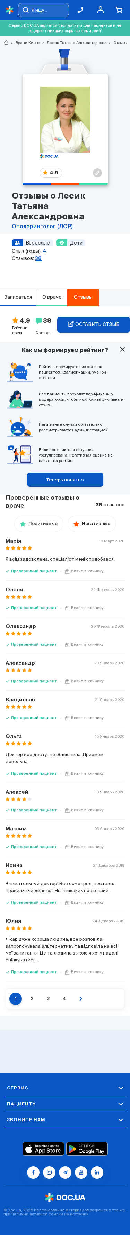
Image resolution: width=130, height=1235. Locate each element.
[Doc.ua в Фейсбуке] (33, 1172)
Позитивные (43, 524)
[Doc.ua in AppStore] (43, 1149)
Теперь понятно (65, 479)
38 (38, 258)
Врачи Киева (25, 42)
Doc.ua (14, 1210)
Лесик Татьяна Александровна (74, 42)
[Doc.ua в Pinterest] (97, 1172)
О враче (52, 297)
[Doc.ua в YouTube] (81, 1172)
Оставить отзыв (97, 324)
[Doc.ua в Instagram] (49, 1172)
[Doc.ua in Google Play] (87, 1149)
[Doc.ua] (10, 10)
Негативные (96, 524)
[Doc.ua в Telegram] (65, 1172)
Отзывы (83, 297)
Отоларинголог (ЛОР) (42, 227)
